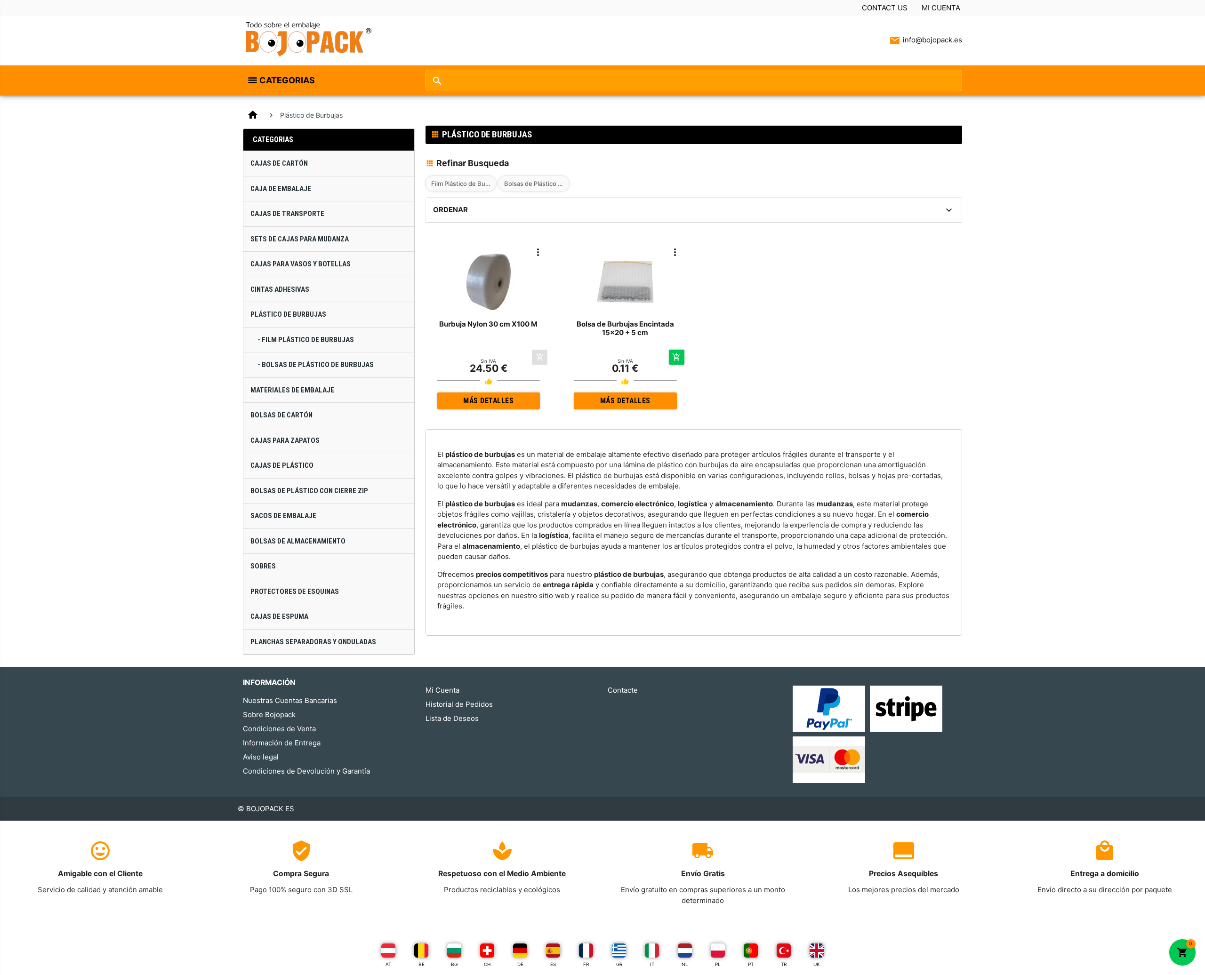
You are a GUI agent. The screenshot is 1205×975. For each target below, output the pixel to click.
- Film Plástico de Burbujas (305, 340)
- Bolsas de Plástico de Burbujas (315, 364)
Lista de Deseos (452, 718)
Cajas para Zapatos (285, 440)
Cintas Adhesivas (279, 289)
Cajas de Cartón (279, 163)
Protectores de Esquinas (294, 591)
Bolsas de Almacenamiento (297, 541)
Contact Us (885, 7)
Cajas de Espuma (279, 616)
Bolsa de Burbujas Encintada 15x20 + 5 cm (625, 328)
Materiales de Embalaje (292, 390)
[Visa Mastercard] (829, 759)
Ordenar (450, 209)
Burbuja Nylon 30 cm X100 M (488, 324)
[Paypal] (829, 707)
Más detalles (488, 400)
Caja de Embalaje (280, 188)
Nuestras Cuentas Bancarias (290, 700)
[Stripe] (906, 707)
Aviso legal (261, 756)
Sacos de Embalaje (283, 515)
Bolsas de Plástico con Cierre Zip (309, 491)
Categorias (287, 80)
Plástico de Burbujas (288, 314)
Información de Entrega (282, 742)
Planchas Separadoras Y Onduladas (313, 642)
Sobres (263, 566)
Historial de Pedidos (459, 704)
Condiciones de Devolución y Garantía (306, 771)
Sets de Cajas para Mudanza (299, 239)
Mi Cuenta (941, 7)
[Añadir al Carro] (676, 357)
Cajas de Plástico (281, 465)
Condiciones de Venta (279, 728)
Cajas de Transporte (287, 213)
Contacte (623, 690)
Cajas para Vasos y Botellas (300, 264)
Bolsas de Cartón (281, 415)
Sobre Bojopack (269, 714)
